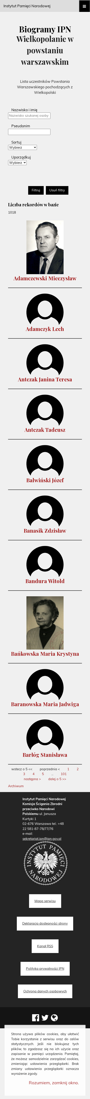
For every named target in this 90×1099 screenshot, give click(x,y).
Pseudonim (20, 126)
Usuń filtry (57, 190)
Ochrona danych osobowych (45, 991)
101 (64, 774)
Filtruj (36, 190)
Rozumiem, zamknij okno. (54, 1082)
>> (57, 779)
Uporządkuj (21, 157)
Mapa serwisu (45, 901)
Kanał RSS (45, 946)
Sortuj (16, 142)
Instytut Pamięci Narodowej (26, 6)
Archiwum (16, 786)
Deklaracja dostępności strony (45, 923)
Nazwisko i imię (24, 109)
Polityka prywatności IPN (45, 968)
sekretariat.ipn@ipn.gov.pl (41, 839)
